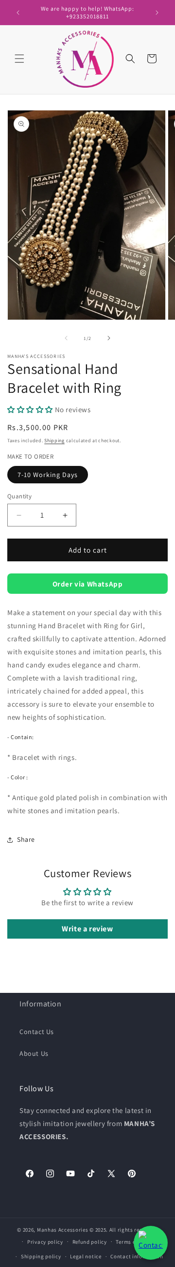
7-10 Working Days (48, 474)
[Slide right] (109, 338)
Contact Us (36, 1031)
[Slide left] (66, 338)
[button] (19, 58)
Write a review (87, 929)
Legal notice (85, 1256)
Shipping (54, 440)
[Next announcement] (157, 12)
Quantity (19, 496)
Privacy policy (45, 1241)
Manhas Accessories (62, 1229)
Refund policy (89, 1241)
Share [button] (26, 839)
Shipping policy (41, 1256)
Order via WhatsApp (87, 583)
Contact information (136, 1256)
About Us (34, 1053)
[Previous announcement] (18, 12)
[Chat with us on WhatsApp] (151, 1243)
